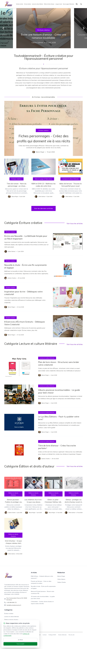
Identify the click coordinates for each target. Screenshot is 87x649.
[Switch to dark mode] (81, 4)
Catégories (8, 610)
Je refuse (20, 639)
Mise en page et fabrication (68, 4)
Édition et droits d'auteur (49, 4)
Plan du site (71, 634)
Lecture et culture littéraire (37, 4)
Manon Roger (61, 576)
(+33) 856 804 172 (12, 602)
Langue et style (58, 4)
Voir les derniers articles (43, 208)
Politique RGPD (52, 634)
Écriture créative (27, 4)
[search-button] (77, 4)
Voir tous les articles (75, 223)
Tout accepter (20, 644)
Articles (34, 572)
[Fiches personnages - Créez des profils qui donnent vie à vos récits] (43, 128)
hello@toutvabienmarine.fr (14, 605)
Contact (44, 634)
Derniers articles (19, 4)
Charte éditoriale (62, 634)
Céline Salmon (61, 579)
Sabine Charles (61, 582)
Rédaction (61, 572)
